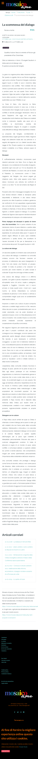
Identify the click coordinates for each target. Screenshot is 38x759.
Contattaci (4, 637)
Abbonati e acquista (6, 643)
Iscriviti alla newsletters (7, 681)
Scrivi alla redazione (6, 649)
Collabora (3, 650)
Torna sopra (18, 720)
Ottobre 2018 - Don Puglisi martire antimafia (17, 39)
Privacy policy (5, 671)
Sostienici (3, 645)
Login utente (4, 683)
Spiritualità (6, 47)
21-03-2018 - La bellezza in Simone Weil (18, 542)
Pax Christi (4, 658)
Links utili (3, 662)
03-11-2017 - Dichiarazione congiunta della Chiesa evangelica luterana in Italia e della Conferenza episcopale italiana (19, 557)
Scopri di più (23, 747)
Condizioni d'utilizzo (6, 673)
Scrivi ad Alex (4, 647)
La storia (3, 641)
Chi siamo (3, 639)
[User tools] (32, 30)
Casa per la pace (5, 660)
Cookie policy (4, 670)
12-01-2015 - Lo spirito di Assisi (15, 579)
